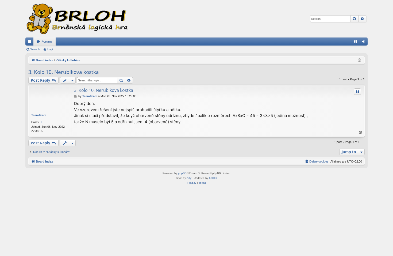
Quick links (30, 43)
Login (50, 49)
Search (35, 49)
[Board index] (76, 18)
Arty (189, 177)
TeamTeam (38, 115)
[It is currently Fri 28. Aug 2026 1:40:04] (359, 60)
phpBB (182, 173)
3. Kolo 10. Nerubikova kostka (63, 72)
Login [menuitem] (365, 43)
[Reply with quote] (357, 91)
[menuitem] (356, 41)
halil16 (213, 177)
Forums (46, 41)
